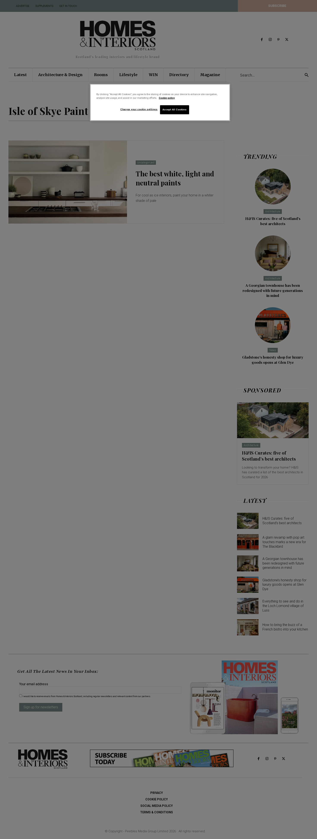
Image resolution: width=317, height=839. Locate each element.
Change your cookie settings (138, 109)
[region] (160, 102)
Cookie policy (167, 97)
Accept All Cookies (175, 109)
